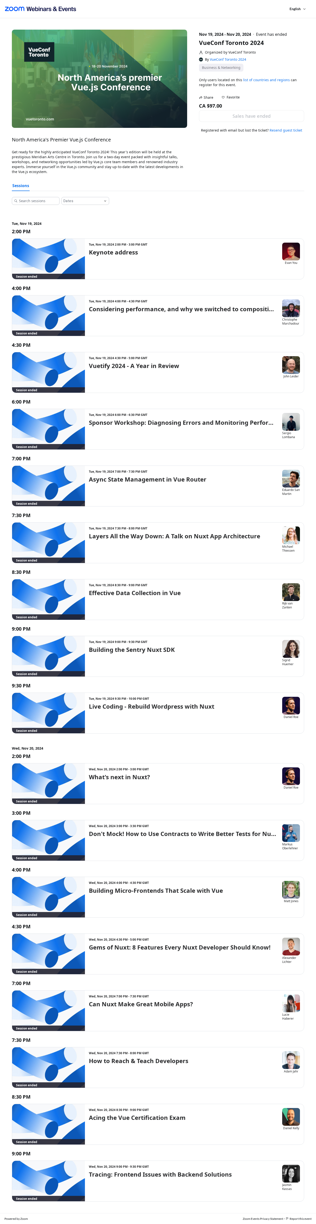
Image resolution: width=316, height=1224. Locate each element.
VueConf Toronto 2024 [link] (228, 59)
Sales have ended (252, 116)
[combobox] (81, 201)
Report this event (301, 1219)
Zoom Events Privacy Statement (263, 1219)
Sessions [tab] (20, 185)
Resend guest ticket (286, 130)
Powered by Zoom (16, 1219)
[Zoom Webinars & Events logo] (40, 9)
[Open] (105, 201)
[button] (231, 97)
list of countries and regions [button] (266, 80)
